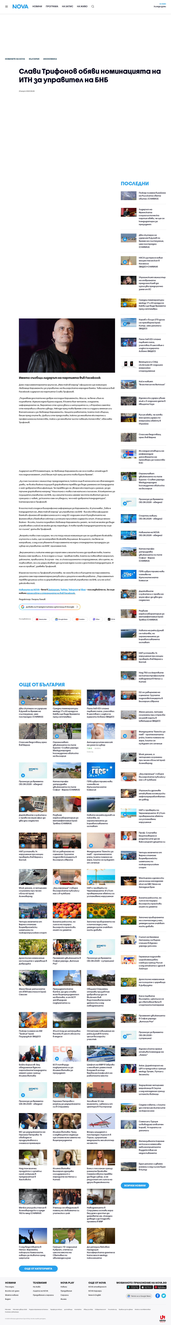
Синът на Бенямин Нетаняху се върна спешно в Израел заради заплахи (149, 941)
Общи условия (88, 1309)
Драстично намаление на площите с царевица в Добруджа (33, 961)
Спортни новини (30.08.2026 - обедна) (150, 517)
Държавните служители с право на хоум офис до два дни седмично (33, 818)
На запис (67, 6)
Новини (37, 6)
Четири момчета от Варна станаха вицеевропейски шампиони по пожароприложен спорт (33, 927)
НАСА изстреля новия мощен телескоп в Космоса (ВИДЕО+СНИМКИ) (151, 262)
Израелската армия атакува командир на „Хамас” (151, 1052)
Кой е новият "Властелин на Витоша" (152, 383)
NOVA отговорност (97, 1287)
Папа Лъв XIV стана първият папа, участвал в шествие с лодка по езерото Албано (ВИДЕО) (100, 712)
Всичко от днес (12, 1291)
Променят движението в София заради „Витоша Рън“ (67, 961)
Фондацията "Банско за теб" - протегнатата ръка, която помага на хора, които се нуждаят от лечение (100, 857)
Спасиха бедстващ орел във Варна (33, 743)
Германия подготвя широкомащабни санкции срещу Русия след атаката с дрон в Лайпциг (152, 962)
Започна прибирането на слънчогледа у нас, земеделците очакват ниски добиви (101, 925)
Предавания (66, 1291)
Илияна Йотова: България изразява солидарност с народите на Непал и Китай (64, 1174)
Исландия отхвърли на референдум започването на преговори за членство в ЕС (152, 457)
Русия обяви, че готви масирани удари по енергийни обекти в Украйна (150, 419)
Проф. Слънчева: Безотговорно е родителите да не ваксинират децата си (152, 837)
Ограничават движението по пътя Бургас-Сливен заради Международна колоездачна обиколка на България (65, 749)
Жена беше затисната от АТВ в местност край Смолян (32, 992)
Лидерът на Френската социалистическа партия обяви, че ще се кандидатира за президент (151, 217)
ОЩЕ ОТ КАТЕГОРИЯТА (38, 1268)
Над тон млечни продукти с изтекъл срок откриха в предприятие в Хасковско (30, 1174)
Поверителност (100, 1309)
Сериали (65, 1295)
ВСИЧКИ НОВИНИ (135, 1185)
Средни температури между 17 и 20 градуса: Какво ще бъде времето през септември (66, 712)
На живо (82, 6)
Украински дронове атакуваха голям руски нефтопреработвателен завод (152, 795)
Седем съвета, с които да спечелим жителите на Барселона (152, 1108)
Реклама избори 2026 (20, 1309)
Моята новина (11, 1295)
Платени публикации (12, 1312)
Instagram (53, 589)
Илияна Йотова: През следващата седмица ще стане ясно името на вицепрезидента (66, 1136)
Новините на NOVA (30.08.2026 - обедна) (150, 533)
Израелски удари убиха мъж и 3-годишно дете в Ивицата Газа (152, 401)
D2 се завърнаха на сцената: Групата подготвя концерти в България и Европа (65, 855)
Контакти (77, 1309)
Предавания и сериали (43, 1295)
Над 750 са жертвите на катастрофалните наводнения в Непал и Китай (151, 677)
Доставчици (68, 1309)
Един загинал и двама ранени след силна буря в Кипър (152, 1167)
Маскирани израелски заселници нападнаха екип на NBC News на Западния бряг (151, 882)
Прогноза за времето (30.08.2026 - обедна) (31, 782)
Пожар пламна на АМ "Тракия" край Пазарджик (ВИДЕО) (30, 1034)
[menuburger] (6, 6)
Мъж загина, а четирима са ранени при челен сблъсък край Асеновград (33, 892)
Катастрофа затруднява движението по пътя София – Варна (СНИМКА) (66, 785)
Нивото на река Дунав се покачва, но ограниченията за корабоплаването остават (101, 820)
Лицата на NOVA (40, 1291)
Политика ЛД (112, 1309)
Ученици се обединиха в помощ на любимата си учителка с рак (66, 1210)
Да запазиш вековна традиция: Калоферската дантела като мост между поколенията (101, 1252)
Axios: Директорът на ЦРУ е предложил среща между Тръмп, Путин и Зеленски (152, 1070)
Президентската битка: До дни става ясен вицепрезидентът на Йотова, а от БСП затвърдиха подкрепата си (66, 996)
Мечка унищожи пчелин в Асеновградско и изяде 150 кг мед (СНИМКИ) (32, 1210)
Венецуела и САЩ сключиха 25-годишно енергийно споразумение (151, 366)
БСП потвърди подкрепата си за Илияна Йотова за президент (63, 1068)
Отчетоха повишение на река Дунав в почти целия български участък (100, 1035)
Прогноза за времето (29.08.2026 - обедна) (31, 1102)
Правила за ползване (126, 1309)
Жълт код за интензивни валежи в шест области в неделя (66, 1034)
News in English (94, 1295)
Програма (52, 6)
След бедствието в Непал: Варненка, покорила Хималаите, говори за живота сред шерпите (32, 1252)
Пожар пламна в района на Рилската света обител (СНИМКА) (152, 196)
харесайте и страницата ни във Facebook (51, 593)
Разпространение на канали (38, 1309)
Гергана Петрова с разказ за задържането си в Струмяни (66, 1104)
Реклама (8, 1309)
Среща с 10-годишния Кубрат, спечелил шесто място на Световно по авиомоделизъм (65, 1252)
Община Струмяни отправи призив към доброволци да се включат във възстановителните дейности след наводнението (99, 997)
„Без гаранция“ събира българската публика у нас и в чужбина (66, 891)
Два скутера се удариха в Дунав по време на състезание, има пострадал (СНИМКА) (33, 712)
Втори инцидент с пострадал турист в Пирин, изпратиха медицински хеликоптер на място (100, 1137)
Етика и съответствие (142, 1309)
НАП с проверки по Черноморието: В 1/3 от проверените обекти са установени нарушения (100, 892)
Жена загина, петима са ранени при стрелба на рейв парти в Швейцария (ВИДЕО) (152, 716)
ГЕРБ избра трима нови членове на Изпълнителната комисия (99, 785)
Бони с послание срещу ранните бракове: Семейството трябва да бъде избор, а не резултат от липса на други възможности (100, 1175)
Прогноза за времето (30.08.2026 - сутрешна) (100, 959)
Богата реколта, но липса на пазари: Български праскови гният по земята (64, 925)
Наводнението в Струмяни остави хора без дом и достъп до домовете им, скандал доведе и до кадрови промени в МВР (100, 1214)
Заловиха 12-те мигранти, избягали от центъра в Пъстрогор (100, 1104)
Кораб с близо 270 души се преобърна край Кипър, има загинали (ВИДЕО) (152, 324)
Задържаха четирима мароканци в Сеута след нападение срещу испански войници (152, 1089)
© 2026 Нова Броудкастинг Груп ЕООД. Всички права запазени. (25, 1318)
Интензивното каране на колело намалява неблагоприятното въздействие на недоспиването (151, 1147)
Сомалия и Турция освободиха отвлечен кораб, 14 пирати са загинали (151, 1126)
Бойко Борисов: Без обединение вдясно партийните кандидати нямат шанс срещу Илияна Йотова (33, 1070)
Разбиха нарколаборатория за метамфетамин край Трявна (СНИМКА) (65, 819)
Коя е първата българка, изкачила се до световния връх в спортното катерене (151, 1000)
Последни (9, 1287)
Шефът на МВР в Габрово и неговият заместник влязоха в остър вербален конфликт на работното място (101, 1070)
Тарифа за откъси (56, 1309)
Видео (8, 1299)
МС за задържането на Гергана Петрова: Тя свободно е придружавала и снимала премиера (32, 1137)
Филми (63, 1299)
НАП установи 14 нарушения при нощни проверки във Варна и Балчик (31, 855)
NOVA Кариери (95, 1291)
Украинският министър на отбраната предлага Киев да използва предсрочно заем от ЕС (152, 283)
